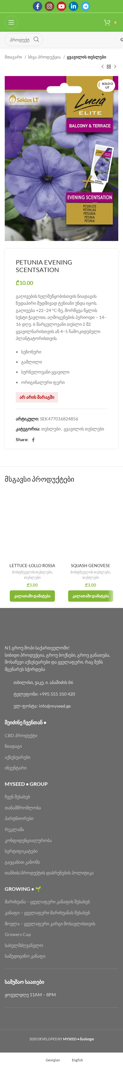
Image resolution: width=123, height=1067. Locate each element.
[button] (32, 596)
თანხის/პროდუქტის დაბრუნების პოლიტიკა (49, 872)
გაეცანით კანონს (22, 862)
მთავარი (14, 56)
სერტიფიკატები (21, 851)
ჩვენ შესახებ (17, 796)
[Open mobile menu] (11, 22)
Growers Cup (18, 934)
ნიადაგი (13, 746)
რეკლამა (14, 829)
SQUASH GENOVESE (90, 565)
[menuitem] (50, 1060)
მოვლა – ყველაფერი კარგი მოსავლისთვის (50, 923)
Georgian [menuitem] (53, 1060)
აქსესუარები (17, 757)
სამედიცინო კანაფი (25, 956)
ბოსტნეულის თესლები (32, 572)
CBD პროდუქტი (21, 735)
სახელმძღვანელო (24, 945)
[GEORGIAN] (83, 39)
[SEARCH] (36, 39)
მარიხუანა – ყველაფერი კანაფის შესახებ (48, 901)
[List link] (61, 682)
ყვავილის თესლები (86, 56)
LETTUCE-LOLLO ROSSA (32, 565)
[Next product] (115, 66)
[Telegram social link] (85, 6)
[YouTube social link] (61, 6)
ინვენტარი (15, 767)
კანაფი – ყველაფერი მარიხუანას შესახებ (47, 912)
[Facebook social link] (37, 6)
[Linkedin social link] (73, 6)
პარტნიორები (19, 818)
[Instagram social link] (49, 6)
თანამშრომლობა (23, 807)
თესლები (51, 428)
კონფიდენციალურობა (28, 840)
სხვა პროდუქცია (45, 56)
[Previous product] (102, 66)
